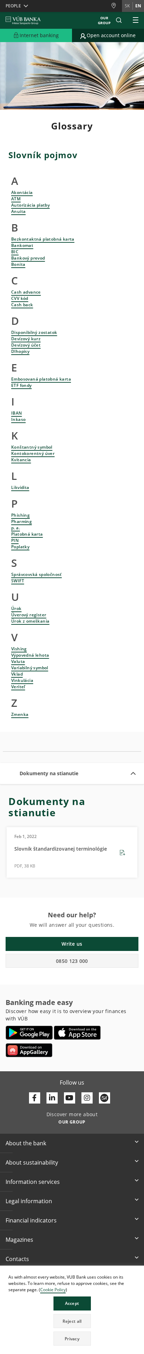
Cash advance (26, 292)
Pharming (21, 521)
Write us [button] (72, 943)
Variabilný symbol (29, 668)
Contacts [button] (17, 1259)
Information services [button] (33, 1182)
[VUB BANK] (23, 20)
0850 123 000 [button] (72, 961)
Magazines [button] (19, 1240)
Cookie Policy (53, 1290)
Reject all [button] (72, 1321)
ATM (16, 199)
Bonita (18, 264)
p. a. (15, 528)
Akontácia (22, 192)
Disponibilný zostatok (34, 332)
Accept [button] (72, 1303)
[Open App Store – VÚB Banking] (77, 1033)
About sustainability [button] (32, 1162)
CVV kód (19, 298)
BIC (15, 252)
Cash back (22, 305)
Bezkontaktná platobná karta (42, 239)
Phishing (20, 515)
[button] (118, 20)
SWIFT (17, 581)
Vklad (17, 674)
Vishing (19, 649)
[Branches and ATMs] (116, 6)
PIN (15, 540)
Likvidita (20, 487)
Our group (104, 20)
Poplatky (20, 547)
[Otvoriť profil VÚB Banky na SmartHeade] (104, 1098)
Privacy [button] (72, 1339)
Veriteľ (18, 687)
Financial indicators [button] (31, 1220)
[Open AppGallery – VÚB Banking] (29, 1050)
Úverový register (28, 615)
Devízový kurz (26, 339)
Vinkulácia (22, 680)
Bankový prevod (28, 258)
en (138, 6)
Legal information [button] (29, 1201)
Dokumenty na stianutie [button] (49, 773)
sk (127, 6)
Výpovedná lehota (30, 655)
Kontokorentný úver (33, 453)
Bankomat (22, 245)
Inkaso (18, 419)
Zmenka (19, 714)
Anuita (18, 211)
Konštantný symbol (31, 447)
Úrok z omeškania (30, 621)
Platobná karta (27, 534)
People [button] (13, 6)
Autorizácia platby (30, 205)
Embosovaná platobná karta (41, 379)
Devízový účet (26, 345)
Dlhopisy (20, 351)
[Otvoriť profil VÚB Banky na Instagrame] (87, 1098)
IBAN (16, 413)
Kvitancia (21, 460)
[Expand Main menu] (135, 20)
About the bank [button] (26, 1143)
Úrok (16, 608)
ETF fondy (21, 385)
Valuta (18, 661)
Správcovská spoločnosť (36, 574)
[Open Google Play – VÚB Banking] (29, 1033)
